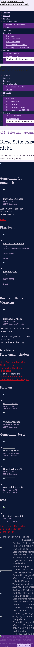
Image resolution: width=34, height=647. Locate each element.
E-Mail (5, 258)
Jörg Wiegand (10, 271)
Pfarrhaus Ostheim (12, 318)
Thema (9, 27)
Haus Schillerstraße (13, 487)
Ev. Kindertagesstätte (14, 516)
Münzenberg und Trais (11, 376)
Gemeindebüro (12, 56)
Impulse (6, 18)
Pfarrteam (10, 36)
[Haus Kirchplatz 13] (9, 466)
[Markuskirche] (9, 400)
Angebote (7, 30)
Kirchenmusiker (13, 39)
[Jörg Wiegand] (7, 268)
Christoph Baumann (13, 243)
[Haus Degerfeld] (9, 447)
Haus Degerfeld (11, 450)
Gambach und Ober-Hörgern (14, 379)
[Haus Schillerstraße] (9, 484)
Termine (6, 13)
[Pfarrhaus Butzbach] (9, 195)
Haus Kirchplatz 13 (13, 468)
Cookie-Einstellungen (10, 528)
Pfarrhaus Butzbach (13, 198)
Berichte (6, 15)
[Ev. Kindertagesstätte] (9, 513)
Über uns (7, 33)
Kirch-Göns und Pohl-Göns (13, 362)
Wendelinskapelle (12, 421)
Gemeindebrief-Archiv (15, 24)
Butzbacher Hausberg (11, 367)
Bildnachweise (7, 531)
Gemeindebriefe (10, 21)
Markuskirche (10, 403)
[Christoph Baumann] (7, 240)
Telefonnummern (13, 53)
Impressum (5, 525)
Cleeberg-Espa (7, 365)
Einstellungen (24, 645)
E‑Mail (3, 219)
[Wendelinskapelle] (9, 418)
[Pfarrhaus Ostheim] (9, 315)
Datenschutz (20, 525)
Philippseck (5, 370)
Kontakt (6, 50)
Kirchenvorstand (13, 41)
